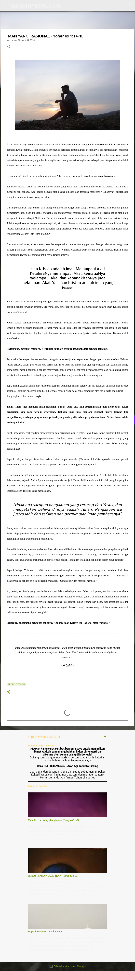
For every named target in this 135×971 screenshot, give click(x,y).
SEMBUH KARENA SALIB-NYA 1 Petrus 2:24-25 (53, 876)
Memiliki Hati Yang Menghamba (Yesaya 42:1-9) (53, 820)
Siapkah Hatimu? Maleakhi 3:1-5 (45, 931)
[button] (9, 47)
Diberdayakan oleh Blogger (69, 966)
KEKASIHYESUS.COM (34, 6)
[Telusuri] (65, 6)
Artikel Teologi (16, 684)
